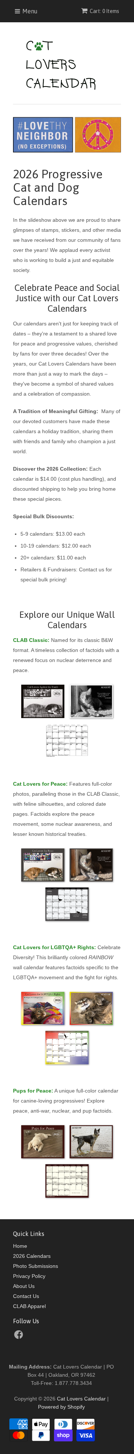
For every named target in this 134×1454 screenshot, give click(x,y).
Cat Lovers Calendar (81, 1399)
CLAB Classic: (31, 640)
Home (20, 1246)
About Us (24, 1286)
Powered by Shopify (61, 1407)
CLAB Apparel (29, 1306)
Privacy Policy (29, 1276)
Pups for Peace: (33, 1091)
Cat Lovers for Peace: (40, 784)
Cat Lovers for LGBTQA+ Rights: (54, 947)
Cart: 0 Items (104, 11)
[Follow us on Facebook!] (19, 1336)
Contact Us (26, 1296)
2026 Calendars (32, 1256)
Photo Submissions (35, 1266)
